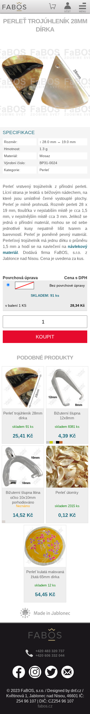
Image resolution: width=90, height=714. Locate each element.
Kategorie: (12, 170)
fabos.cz (45, 706)
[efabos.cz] (14, 6)
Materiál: (11, 156)
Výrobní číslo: (15, 163)
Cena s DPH (75, 278)
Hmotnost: (12, 149)
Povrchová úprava (20, 278)
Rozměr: (11, 142)
